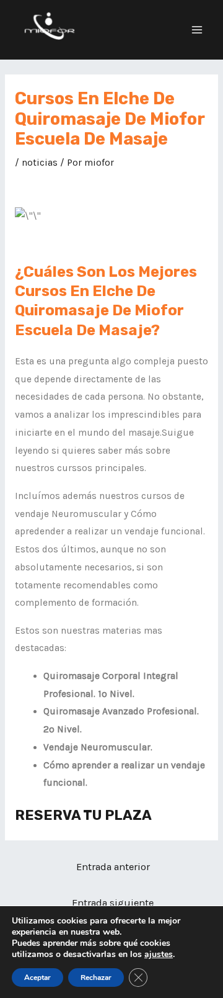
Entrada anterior (113, 867)
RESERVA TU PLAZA (83, 815)
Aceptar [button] (37, 977)
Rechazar (96, 977)
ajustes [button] (158, 954)
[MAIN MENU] (197, 29)
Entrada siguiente (113, 903)
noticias (40, 162)
